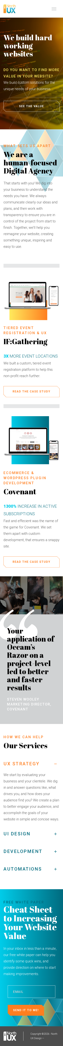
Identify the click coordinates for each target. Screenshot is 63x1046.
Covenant (20, 491)
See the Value (31, 106)
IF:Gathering (25, 341)
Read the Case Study (31, 561)
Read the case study (31, 391)
